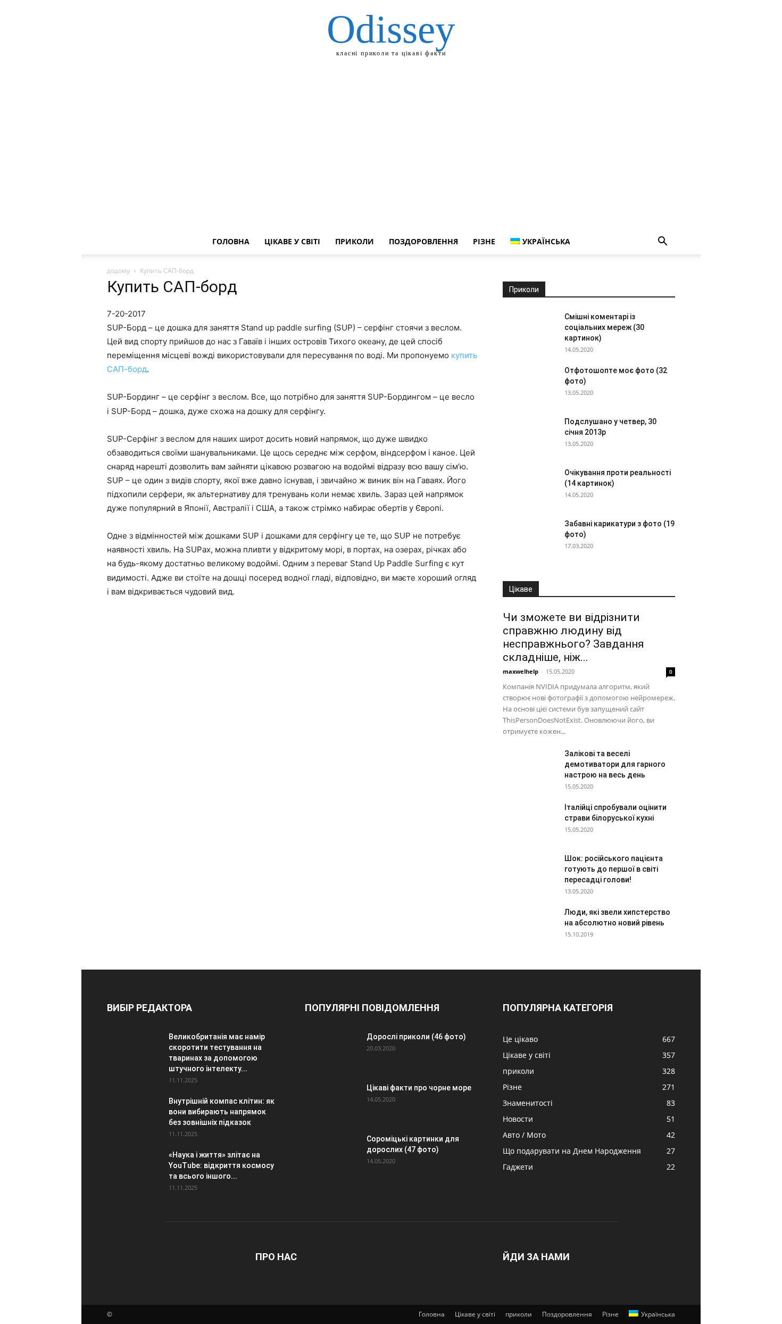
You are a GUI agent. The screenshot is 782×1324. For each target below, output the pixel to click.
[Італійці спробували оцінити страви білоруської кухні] (529, 820)
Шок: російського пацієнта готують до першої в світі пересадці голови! (613, 869)
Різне (484, 241)
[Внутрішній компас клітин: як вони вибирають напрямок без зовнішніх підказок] (133, 1114)
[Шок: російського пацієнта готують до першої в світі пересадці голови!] (529, 871)
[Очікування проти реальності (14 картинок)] (529, 485)
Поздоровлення (423, 241)
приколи (354, 241)
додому (118, 270)
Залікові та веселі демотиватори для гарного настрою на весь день (614, 764)
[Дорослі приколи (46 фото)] (331, 1050)
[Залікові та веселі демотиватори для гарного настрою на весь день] (529, 766)
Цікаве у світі (292, 241)
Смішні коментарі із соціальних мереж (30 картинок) (604, 327)
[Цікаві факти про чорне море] (331, 1101)
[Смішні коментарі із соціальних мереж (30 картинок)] (529, 330)
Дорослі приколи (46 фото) (416, 1036)
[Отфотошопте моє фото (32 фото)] (529, 383)
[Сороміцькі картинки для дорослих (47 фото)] (331, 1152)
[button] (662, 242)
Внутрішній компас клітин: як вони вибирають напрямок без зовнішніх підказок (221, 1112)
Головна (230, 241)
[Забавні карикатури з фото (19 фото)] (529, 537)
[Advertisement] (391, 149)
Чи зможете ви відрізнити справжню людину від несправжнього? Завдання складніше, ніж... (573, 637)
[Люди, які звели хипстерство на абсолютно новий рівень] (529, 925)
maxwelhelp (520, 671)
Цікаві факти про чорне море (419, 1087)
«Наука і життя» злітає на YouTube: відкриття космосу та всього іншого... (221, 1165)
